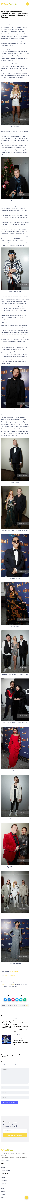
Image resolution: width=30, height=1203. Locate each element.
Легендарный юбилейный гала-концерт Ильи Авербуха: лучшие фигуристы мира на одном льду (20, 1040)
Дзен (3, 984)
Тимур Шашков (13, 971)
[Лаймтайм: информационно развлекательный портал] (9, 4)
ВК (13, 984)
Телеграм (8, 984)
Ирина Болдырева (10, 975)
